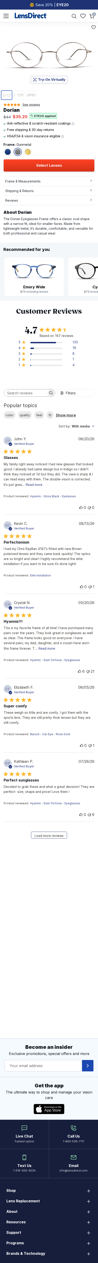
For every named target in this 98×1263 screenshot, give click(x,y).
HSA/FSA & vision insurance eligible (34, 136)
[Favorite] (93, 27)
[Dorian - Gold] (27, 152)
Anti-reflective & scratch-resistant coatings (39, 123)
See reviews (31, 104)
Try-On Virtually (51, 79)
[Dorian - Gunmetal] (17, 152)
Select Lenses (49, 165)
